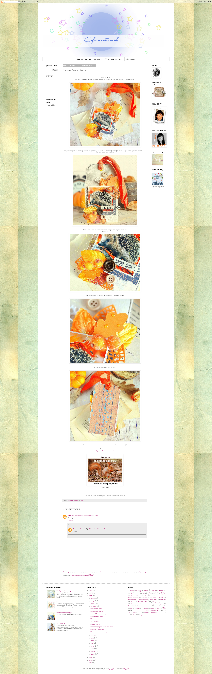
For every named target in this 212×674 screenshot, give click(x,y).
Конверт (139, 596)
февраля (93, 651)
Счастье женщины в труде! (64, 612)
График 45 (150, 592)
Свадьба (152, 608)
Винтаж (142, 592)
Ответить (70, 520)
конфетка (146, 596)
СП (164, 608)
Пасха (130, 606)
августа (93, 635)
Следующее (66, 572)
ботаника (130, 592)
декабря (93, 598)
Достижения (131, 59)
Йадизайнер (163, 594)
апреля (93, 646)
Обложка (133, 602)
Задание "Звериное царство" (105, 451)
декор (156, 592)
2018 (90, 593)
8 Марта (138, 590)
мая (92, 643)
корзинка (152, 596)
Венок (136, 592)
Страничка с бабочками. (97, 629)
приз (131, 608)
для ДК (150, 594)
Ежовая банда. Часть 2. (97, 608)
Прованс (137, 608)
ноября (93, 601)
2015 (90, 660)
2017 (90, 596)
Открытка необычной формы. (138, 604)
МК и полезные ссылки (114, 59)
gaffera (112, 668)
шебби (146, 612)
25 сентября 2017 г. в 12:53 (90, 515)
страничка (136, 611)
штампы (162, 613)
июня (92, 640)
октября (93, 603)
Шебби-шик (154, 612)
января (93, 654)
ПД (135, 606)
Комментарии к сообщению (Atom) (83, 575)
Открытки (161, 604)
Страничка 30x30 (155, 610)
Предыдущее (143, 572)
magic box (143, 615)
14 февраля (131, 590)
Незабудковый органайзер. (64, 591)
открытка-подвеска (151, 604)
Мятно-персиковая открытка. (98, 632)
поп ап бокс (163, 606)
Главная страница (84, 59)
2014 (90, 663)
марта (92, 648)
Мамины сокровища (133, 598)
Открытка (142, 602)
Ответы (72, 524)
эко (129, 615)
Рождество (145, 608)
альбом (146, 590)
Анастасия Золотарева (74, 515)
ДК (144, 594)
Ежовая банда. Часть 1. (96, 611)
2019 (90, 590)
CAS (134, 614)
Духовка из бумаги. (96, 624)
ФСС (134, 613)
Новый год (163, 599)
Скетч (158, 608)
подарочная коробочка (145, 606)
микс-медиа (144, 598)
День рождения (135, 594)
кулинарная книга (160, 596)
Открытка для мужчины (159, 602)
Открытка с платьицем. (63, 602)
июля (92, 638)
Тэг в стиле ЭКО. (61, 623)
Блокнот (161, 590)
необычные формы (143, 600)
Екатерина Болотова (79, 528)
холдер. (140, 613)
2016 (90, 657)
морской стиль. (132, 599)
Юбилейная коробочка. (96, 616)
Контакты (97, 59)
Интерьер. (156, 594)
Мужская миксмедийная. (97, 619)
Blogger (126, 668)
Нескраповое (153, 599)
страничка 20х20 (145, 611)
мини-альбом (153, 598)
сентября (93, 606)
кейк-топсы (132, 596)
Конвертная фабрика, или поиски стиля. (101, 626)
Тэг (129, 612)
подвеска (156, 606)
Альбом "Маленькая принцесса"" (99, 613)
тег (163, 611)
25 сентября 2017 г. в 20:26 (97, 528)
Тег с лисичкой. (94, 621)
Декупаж (163, 592)
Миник (161, 597)
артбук (154, 590)
